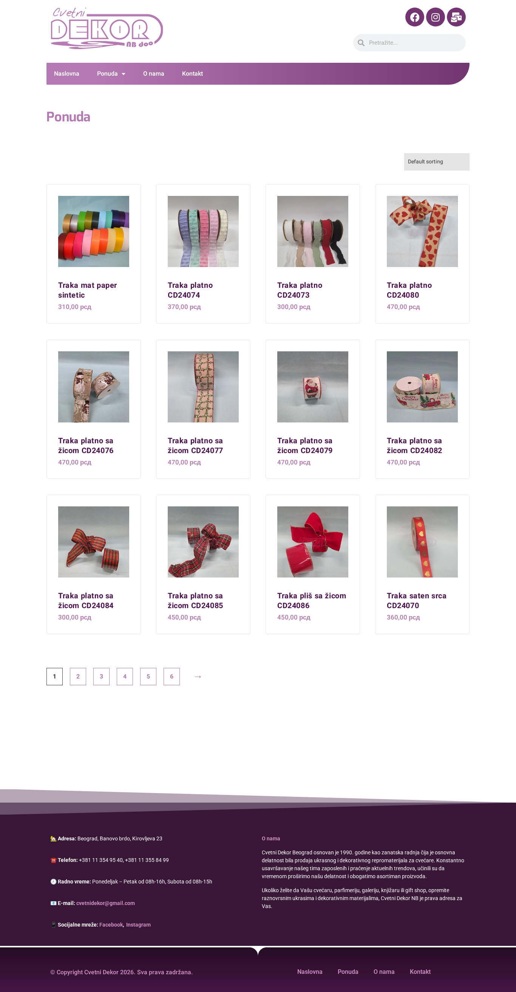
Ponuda (107, 73)
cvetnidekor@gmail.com (105, 903)
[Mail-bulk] (456, 17)
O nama (153, 73)
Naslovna (66, 73)
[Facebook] (414, 17)
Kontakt (192, 73)
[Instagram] (435, 17)
